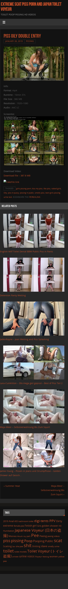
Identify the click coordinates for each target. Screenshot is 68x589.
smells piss (39, 192)
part (29, 536)
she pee (19, 546)
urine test (8, 197)
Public (49, 541)
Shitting (36, 546)
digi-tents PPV (45, 521)
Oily (5, 192)
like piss (46, 188)
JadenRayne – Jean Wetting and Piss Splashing (24, 339)
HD (60, 526)
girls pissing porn (23, 188)
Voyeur (38, 556)
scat (58, 540)
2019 (5, 521)
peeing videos (53, 536)
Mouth (20, 536)
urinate (15, 556)
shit (27, 545)
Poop (28, 540)
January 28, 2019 (14, 41)
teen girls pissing (52, 192)
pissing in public (27, 192)
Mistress (13, 536)
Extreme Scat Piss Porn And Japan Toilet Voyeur (31, 7)
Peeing (43, 536)
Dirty (59, 521)
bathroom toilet (26, 521)
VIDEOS (30, 556)
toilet (8, 551)
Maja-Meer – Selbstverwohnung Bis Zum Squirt (25, 427)
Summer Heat (12, 485)
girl (35, 525)
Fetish (28, 525)
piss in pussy (13, 192)
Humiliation (8, 530)
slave (44, 546)
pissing (17, 540)
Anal (11, 521)
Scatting (7, 546)
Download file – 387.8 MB (17, 175)
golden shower (50, 525)
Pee (35, 535)
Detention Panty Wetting (13, 295)
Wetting (46, 556)
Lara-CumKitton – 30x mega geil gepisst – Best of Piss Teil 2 (31, 383)
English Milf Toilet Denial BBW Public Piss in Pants (26, 251)
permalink (34, 197)
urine (23, 556)
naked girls (56, 188)
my (24, 536)
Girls (39, 525)
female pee (19, 525)
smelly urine (53, 546)
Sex (13, 546)
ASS (16, 521)
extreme (8, 525)
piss (6, 540)
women (53, 556)
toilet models (20, 551)
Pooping (38, 541)
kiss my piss (37, 188)
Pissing (30, 41)
